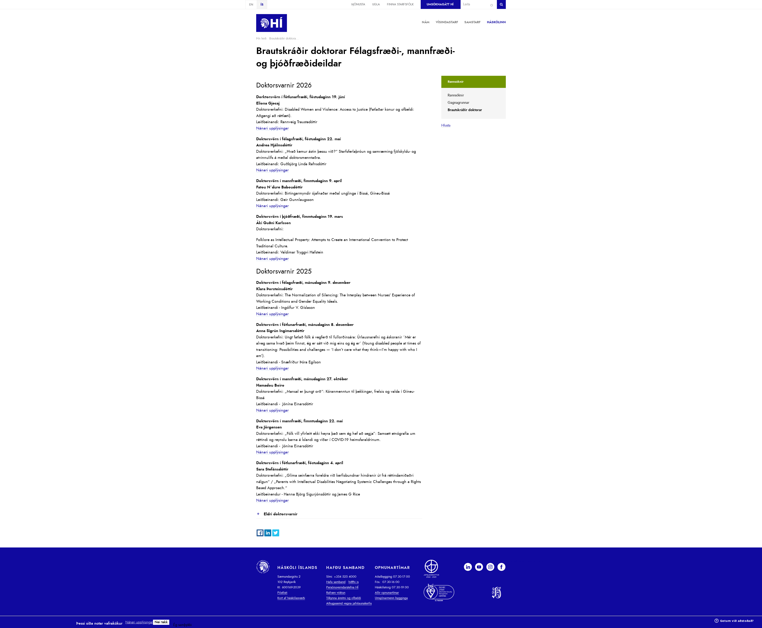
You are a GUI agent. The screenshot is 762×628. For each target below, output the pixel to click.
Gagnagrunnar (458, 103)
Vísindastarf (447, 22)
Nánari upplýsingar (272, 128)
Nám (425, 22)
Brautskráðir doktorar (465, 110)
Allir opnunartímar (387, 592)
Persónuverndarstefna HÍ (342, 587)
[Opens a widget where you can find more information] (734, 621)
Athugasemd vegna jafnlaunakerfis (349, 603)
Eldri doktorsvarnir (276, 514)
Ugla (376, 4)
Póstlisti (282, 592)
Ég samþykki (182, 625)
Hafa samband (335, 582)
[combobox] (477, 4)
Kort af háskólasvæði (291, 598)
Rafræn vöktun (335, 592)
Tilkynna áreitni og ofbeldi (343, 598)
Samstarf (472, 22)
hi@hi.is (353, 582)
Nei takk (161, 622)
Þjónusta (358, 4)
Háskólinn (496, 22)
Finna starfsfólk (400, 4)
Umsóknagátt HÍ (440, 4)
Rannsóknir (456, 95)
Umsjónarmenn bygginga (391, 598)
